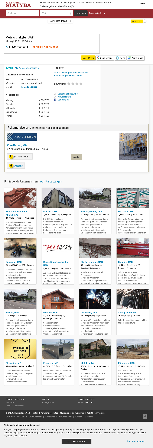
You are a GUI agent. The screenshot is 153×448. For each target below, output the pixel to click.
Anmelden (99, 413)
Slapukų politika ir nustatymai (72, 413)
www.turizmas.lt (35, 417)
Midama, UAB (50, 312)
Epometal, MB (50, 363)
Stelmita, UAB (125, 262)
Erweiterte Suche (97, 13)
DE (141, 3)
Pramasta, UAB (89, 312)
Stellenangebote (48, 6)
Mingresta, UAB (126, 363)
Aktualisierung (64, 97)
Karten (81, 2)
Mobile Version (85, 403)
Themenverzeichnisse (15, 406)
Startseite (10, 403)
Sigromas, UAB (14, 262)
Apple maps (137, 58)
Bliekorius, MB (13, 363)
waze (122, 58)
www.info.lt (10, 417)
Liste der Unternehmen (61, 21)
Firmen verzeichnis (49, 2)
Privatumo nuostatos (49, 413)
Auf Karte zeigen (51, 181)
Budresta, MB (50, 211)
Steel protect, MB (127, 312)
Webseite (18, 166)
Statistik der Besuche (68, 94)
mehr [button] (76, 157)
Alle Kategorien (68, 2)
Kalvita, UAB (12, 312)
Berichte (90, 2)
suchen (81, 13)
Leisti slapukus (78, 441)
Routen (51, 403)
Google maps (106, 58)
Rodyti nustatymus (135, 441)
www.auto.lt (22, 417)
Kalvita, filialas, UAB (91, 211)
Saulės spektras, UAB (21, 413)
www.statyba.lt (51, 417)
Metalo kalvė (87, 363)
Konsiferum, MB (17, 145)
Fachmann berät (103, 2)
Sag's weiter (63, 100)
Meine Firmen (66, 6)
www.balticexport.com (84, 417)
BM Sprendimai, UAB (92, 262)
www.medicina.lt (65, 417)
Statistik (90, 413)
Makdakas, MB (126, 211)
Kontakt (35, 413)
